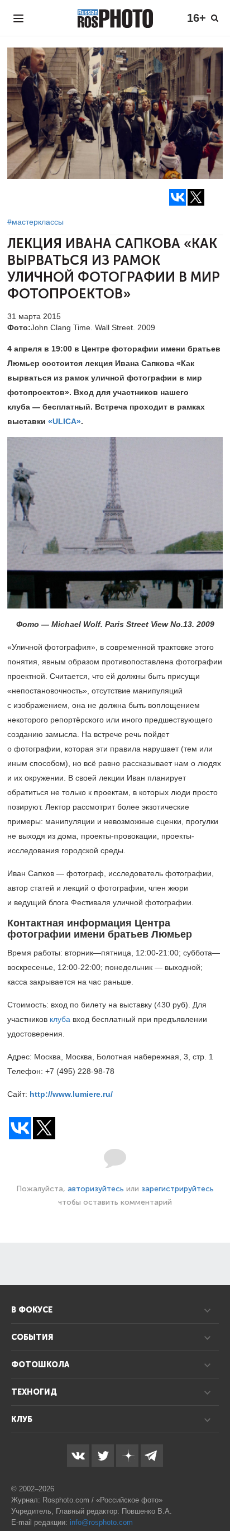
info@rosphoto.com (101, 1522)
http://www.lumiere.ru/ (71, 1094)
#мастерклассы (35, 221)
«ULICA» (64, 421)
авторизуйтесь (96, 1189)
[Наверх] (215, 1494)
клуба (60, 1019)
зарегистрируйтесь (177, 1189)
